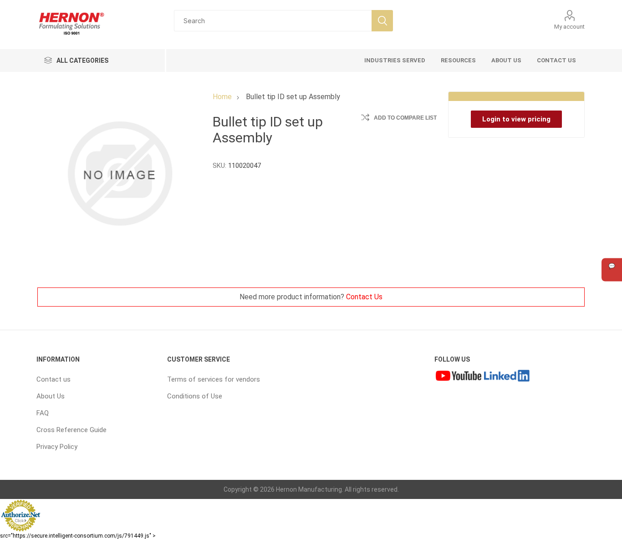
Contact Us (364, 296)
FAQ (42, 413)
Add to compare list (405, 118)
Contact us (53, 379)
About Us (50, 396)
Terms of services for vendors (213, 379)
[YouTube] (458, 377)
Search (382, 20)
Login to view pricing (516, 119)
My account (569, 26)
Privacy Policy (56, 447)
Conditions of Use (194, 396)
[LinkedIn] (507, 377)
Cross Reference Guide (71, 430)
